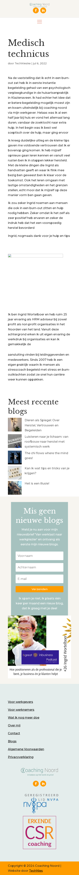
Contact (14, 733)
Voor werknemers (21, 709)
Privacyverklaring (20, 757)
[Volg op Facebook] (36, 10)
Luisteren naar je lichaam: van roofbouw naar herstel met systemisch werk (46, 441)
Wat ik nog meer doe (23, 717)
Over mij (14, 725)
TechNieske (23, 63)
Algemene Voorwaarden (26, 749)
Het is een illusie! (37, 483)
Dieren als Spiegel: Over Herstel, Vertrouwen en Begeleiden (42, 425)
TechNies (36, 870)
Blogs (12, 741)
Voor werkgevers (20, 702)
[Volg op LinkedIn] (43, 10)
